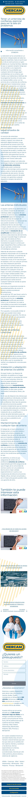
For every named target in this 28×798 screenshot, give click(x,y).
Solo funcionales (14, 788)
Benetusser (15, 763)
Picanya (11, 765)
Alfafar (4, 761)
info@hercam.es (7, 703)
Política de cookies (6, 796)
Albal (17, 761)
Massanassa (6, 763)
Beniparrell (19, 765)
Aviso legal (23, 796)
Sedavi (22, 761)
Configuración (14, 792)
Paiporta (5, 765)
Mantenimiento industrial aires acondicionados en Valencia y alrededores (14, 604)
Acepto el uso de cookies (14, 784)
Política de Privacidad (16, 796)
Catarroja (11, 761)
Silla (21, 763)
